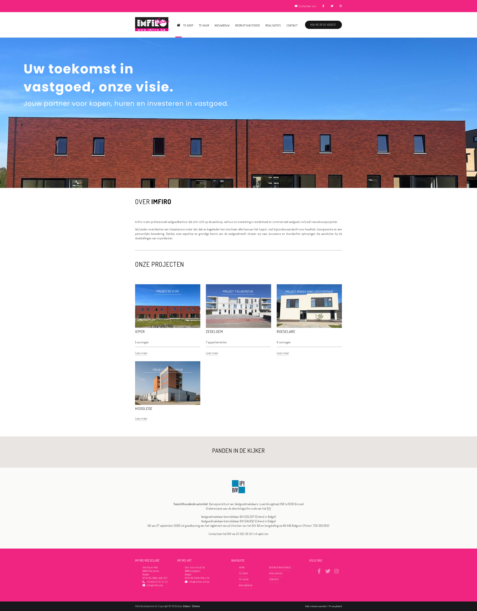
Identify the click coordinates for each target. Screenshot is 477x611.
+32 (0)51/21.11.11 (157, 581)
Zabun (186, 606)
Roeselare (286, 331)
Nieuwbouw (222, 25)
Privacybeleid (335, 606)
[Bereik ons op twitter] (327, 572)
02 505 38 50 (244, 534)
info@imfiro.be (155, 585)
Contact (292, 25)
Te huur (204, 25)
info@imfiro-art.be (199, 581)
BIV (269, 508)
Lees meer (141, 353)
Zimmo (196, 606)
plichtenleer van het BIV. (242, 525)
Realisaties (273, 25)
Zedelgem (214, 331)
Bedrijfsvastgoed (247, 25)
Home (242, 567)
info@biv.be (261, 534)
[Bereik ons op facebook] (319, 572)
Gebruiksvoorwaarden (316, 606)
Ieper (140, 331)
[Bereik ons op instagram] (336, 572)
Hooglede (143, 408)
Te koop (188, 25)
